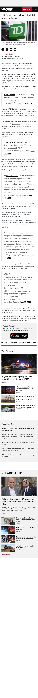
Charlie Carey (8, 54)
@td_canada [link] (16, 124)
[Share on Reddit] (11, 49)
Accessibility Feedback (28, 343)
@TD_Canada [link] (12, 109)
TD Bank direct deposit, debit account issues (18, 17)
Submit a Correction (10, 343)
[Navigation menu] (36, 9)
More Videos (5, 555)
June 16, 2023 (26, 103)
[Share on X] (2, 49)
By (7, 54)
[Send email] (15, 49)
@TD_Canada (9, 95)
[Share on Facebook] (7, 49)
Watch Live (27, 9)
